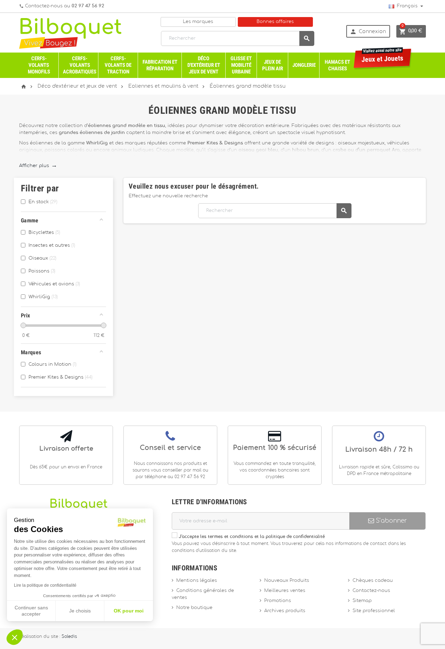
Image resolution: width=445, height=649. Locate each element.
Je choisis (80, 611)
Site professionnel (374, 611)
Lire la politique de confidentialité (45, 585)
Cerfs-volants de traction (118, 65)
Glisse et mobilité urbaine (241, 65)
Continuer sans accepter (31, 611)
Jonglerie (304, 65)
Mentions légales (196, 580)
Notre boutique (194, 608)
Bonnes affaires (275, 21)
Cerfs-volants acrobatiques (79, 65)
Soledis (69, 637)
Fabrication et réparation (160, 65)
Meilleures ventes (284, 590)
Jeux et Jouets (383, 56)
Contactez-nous (371, 590)
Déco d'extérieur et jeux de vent (203, 65)
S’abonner (390, 521)
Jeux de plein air (272, 65)
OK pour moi (129, 611)
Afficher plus (37, 166)
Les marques (198, 21)
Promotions (277, 601)
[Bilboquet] (70, 33)
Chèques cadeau (373, 580)
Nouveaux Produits (286, 580)
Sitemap (362, 601)
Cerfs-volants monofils (39, 65)
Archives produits (284, 611)
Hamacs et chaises (337, 65)
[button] (14, 637)
